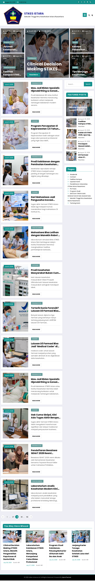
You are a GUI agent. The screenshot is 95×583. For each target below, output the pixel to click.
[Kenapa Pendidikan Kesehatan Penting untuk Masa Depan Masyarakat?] (82, 40)
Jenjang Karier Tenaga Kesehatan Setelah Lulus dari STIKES (80, 551)
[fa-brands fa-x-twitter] (81, 2)
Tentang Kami (75, 203)
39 (21, 517)
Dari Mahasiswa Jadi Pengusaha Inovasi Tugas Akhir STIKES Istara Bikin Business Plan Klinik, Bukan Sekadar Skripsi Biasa (45, 198)
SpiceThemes (66, 577)
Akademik (35, 121)
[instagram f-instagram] (84, 2)
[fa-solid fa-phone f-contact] (90, 2)
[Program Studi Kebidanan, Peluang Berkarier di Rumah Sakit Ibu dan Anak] (49, 53)
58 (27, 517)
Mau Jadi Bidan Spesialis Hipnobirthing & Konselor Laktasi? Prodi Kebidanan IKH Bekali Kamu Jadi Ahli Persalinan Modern (45, 89)
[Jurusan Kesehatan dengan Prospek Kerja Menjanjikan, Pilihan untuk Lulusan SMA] (12, 40)
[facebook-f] (78, 2)
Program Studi (8, 42)
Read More (36, 75)
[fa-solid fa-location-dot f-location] (87, 2)
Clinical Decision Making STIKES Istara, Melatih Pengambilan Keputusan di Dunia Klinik (11, 552)
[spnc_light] (92, 15)
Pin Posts (73, 189)
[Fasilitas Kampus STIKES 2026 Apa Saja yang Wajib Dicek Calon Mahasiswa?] (12, 65)
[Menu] (85, 15)
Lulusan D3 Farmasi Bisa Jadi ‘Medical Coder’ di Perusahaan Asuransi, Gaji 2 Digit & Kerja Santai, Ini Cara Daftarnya (44, 345)
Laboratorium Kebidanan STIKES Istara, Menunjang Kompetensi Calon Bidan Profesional (35, 553)
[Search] (89, 15)
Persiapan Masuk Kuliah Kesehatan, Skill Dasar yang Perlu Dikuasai (85, 145)
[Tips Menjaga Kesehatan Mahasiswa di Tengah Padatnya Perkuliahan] (82, 65)
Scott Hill (7, 31)
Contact (73, 177)
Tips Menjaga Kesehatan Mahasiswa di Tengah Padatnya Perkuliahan (80, 73)
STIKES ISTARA (34, 14)
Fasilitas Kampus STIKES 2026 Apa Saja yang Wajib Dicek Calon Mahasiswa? (12, 73)
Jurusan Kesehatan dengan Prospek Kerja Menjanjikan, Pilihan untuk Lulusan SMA (12, 48)
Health (75, 42)
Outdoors (34, 58)
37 (13, 517)
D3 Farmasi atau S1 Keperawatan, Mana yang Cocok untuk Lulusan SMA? (84, 156)
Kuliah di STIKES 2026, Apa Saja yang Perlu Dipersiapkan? (85, 133)
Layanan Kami (75, 182)
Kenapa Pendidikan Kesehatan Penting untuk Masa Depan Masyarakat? (80, 48)
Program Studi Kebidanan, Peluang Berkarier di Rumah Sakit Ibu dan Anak (49, 66)
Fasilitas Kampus (9, 67)
